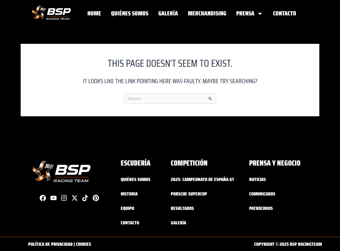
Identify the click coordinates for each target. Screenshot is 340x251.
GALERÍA (168, 13)
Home (94, 13)
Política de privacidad (50, 244)
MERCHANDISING (207, 13)
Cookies (83, 244)
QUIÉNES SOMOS (129, 13)
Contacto (284, 13)
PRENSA (245, 13)
